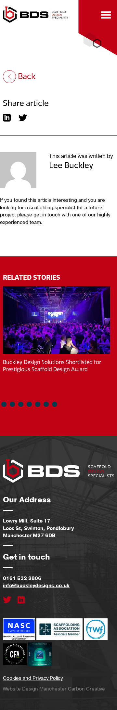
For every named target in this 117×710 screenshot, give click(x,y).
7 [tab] (54, 404)
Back (25, 76)
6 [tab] (46, 404)
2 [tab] (12, 404)
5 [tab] (37, 404)
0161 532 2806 (22, 578)
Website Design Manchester (35, 689)
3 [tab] (20, 404)
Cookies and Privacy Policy (33, 678)
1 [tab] (3, 404)
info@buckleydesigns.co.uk (36, 585)
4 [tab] (29, 404)
